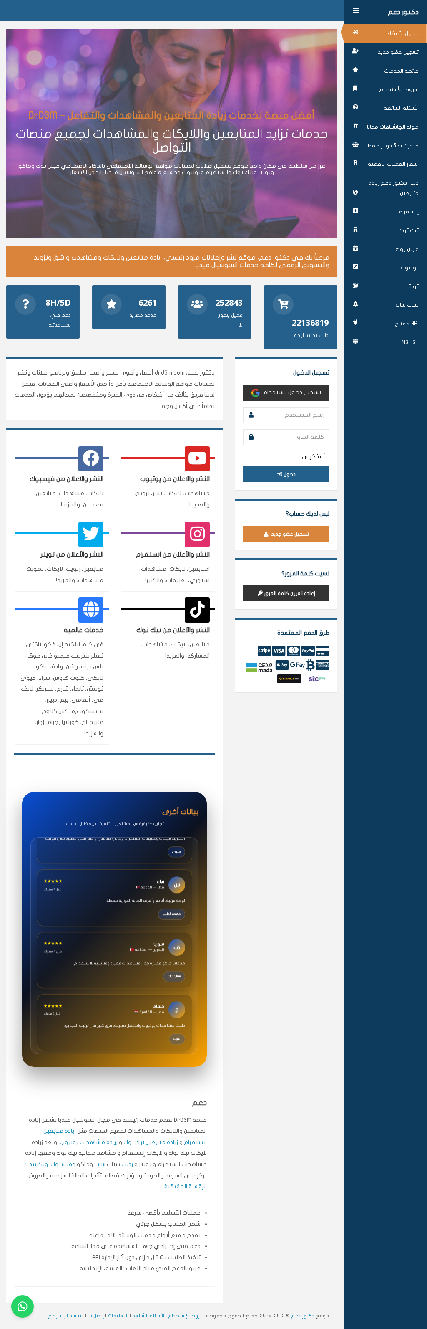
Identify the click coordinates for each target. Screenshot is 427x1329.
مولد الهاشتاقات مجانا (393, 127)
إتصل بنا (96, 1315)
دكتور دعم (403, 12)
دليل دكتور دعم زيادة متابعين (393, 188)
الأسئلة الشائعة (401, 108)
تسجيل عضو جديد (398, 52)
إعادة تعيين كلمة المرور (289, 593)
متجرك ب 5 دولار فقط (393, 146)
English (409, 342)
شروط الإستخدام (186, 1315)
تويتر (413, 286)
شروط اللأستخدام (399, 89)
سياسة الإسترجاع (66, 1315)
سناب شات (407, 305)
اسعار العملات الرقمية (393, 164)
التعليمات (118, 1315)
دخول (289, 474)
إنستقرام (408, 212)
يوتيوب (409, 268)
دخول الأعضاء (403, 33)
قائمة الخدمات (401, 71)
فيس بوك (407, 249)
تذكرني (311, 456)
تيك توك (408, 230)
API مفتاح (407, 324)
